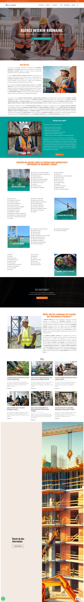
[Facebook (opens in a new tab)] (77, 1)
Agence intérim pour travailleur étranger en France (16, 408)
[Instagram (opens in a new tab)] (78, 1)
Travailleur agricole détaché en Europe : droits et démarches (18, 378)
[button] (3, 599)
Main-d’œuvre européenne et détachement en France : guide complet (40, 409)
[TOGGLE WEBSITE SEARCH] (77, 5)
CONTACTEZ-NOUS (18, 546)
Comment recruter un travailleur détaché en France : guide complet (65, 408)
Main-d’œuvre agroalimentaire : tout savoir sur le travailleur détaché (41, 378)
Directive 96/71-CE (48, 319)
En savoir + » (9, 388)
